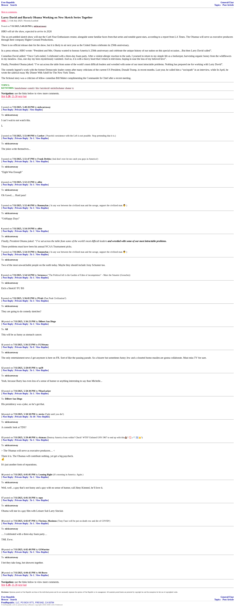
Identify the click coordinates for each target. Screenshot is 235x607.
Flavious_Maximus (48, 521)
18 (2, 521)
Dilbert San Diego (47, 321)
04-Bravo (43, 573)
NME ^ (4, 20)
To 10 (32, 417)
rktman (42, 437)
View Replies (36, 110)
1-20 (8, 96)
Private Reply (21, 110)
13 (2, 391)
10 (2, 321)
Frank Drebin (44, 159)
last (25, 96)
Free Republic (8, 2)
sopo (41, 498)
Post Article (228, 5)
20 (2, 573)
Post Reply (8, 110)
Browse (4, 5)
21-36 (15, 96)
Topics (217, 5)
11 (2, 344)
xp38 (41, 368)
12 (2, 368)
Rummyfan (42, 205)
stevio (41, 414)
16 (2, 474)
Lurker (40, 136)
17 (2, 498)
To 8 (32, 347)
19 (2, 549)
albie (39, 182)
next (20, 96)
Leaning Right (45, 474)
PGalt (40, 298)
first (3, 96)
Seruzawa (42, 275)
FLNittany (43, 344)
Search (13, 5)
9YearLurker (45, 391)
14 (2, 414)
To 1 (32, 138)
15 (2, 437)
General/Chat (227, 2)
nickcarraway (44, 107)
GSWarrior (44, 549)
